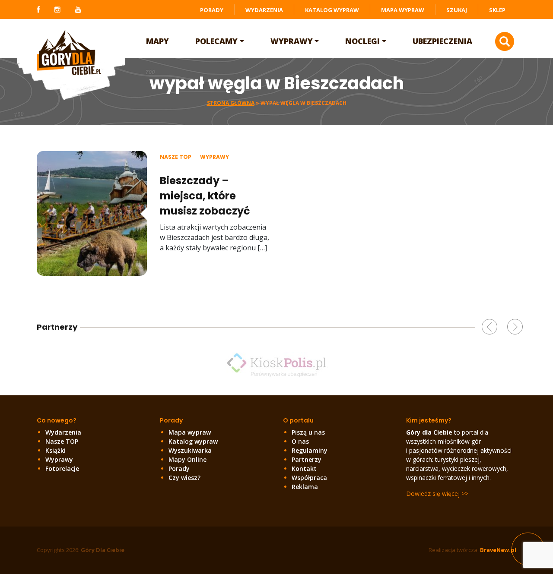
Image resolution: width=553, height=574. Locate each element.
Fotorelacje (62, 468)
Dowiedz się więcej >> (437, 493)
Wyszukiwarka (190, 450)
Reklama (305, 487)
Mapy (157, 41)
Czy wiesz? (184, 477)
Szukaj (456, 10)
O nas (300, 441)
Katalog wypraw (332, 10)
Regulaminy (309, 450)
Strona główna (230, 103)
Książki (55, 450)
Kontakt (304, 468)
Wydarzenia (264, 10)
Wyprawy (291, 41)
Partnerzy (306, 459)
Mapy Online (187, 459)
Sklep (497, 10)
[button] (489, 326)
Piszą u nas (308, 432)
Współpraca (309, 477)
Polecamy (216, 41)
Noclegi (362, 41)
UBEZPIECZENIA (442, 41)
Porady (211, 10)
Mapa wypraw (402, 10)
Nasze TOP (175, 157)
